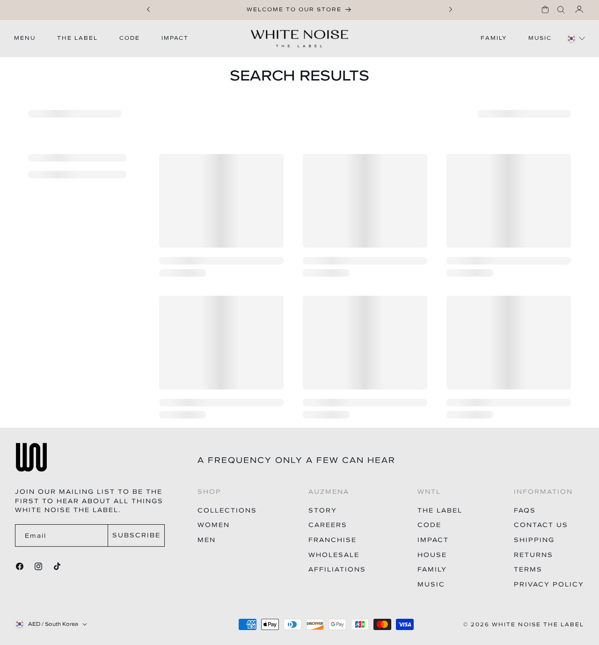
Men (206, 540)
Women (213, 525)
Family (432, 569)
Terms (528, 569)
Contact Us (541, 525)
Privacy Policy (549, 584)
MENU (25, 38)
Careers (327, 525)
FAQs (525, 510)
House (432, 555)
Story (322, 510)
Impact (433, 540)
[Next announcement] (450, 9)
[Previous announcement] (148, 9)
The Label (439, 510)
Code (429, 525)
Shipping (534, 540)
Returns (533, 555)
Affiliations (337, 569)
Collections (227, 510)
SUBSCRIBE (136, 535)
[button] (545, 9)
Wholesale (333, 555)
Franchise (332, 540)
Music (431, 584)
